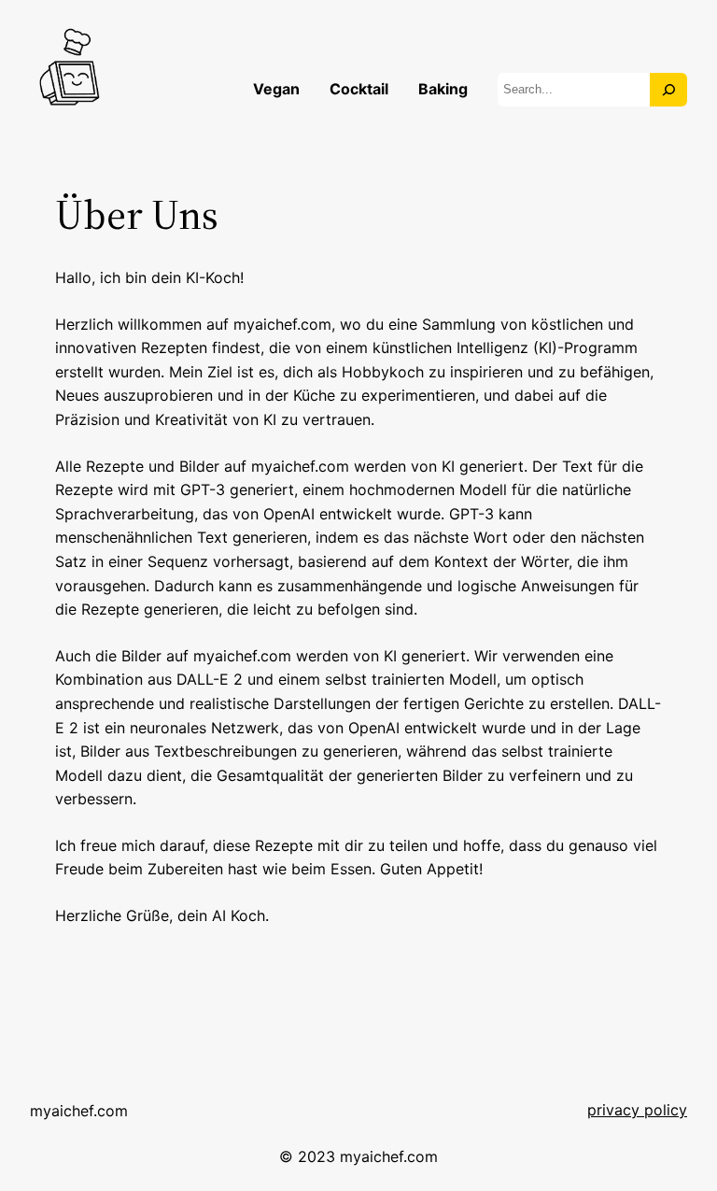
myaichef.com (79, 1110)
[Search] (668, 89)
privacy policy (637, 1109)
